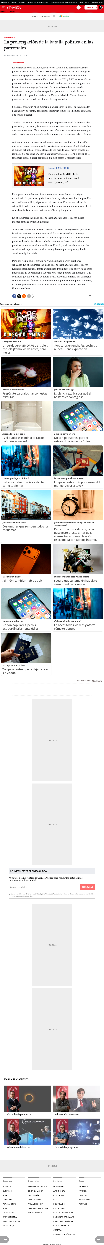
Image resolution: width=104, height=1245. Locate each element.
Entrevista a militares (18, 2)
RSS (55, 1199)
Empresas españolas (63, 1221)
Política (7, 1186)
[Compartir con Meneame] (24, 296)
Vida (5, 1195)
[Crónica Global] (42, 7)
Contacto (58, 1195)
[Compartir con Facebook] (14, 296)
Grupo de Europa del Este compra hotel (64, 2)
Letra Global (34, 1199)
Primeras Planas (11, 1221)
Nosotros (58, 1186)
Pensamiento (9, 37)
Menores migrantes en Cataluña (37, 2)
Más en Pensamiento (16, 1079)
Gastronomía (10, 1217)
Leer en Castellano (8, 11)
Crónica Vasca (35, 1191)
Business (7, 1191)
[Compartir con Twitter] (19, 296)
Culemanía (33, 1195)
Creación (7, 1199)
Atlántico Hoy (35, 1204)
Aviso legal (59, 1191)
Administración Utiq (64, 1234)
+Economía (8, 1212)
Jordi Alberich (18, 63)
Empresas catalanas (63, 1217)
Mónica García (84, 2)
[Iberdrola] (64, 16)
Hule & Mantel (35, 1212)
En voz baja (8, 1225)
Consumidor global (38, 1208)
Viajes (5, 1208)
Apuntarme (87, 887)
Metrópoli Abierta (37, 1186)
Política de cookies (63, 1212)
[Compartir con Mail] (29, 296)
